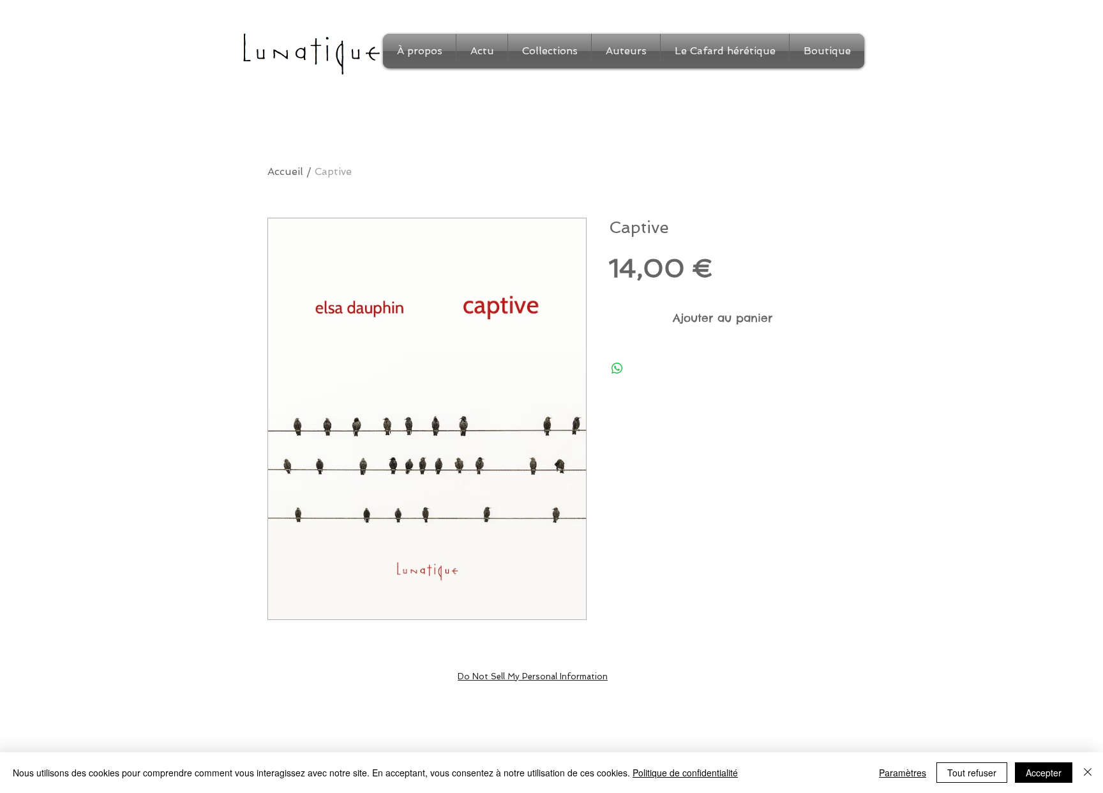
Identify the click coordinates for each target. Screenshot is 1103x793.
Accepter (1044, 772)
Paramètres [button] (902, 772)
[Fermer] (1087, 772)
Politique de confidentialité (685, 772)
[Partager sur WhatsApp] (617, 368)
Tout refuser (971, 772)
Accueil (285, 171)
